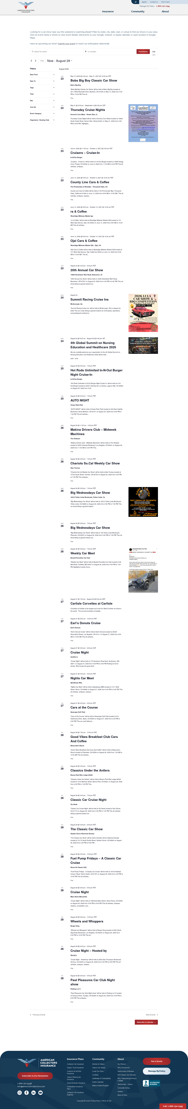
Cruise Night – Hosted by (88, 950)
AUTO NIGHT (79, 400)
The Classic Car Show (86, 829)
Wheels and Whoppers (86, 921)
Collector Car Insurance (75, 1064)
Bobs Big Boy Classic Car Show (93, 80)
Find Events (143, 51)
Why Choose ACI (124, 1068)
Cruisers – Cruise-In (85, 152)
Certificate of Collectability (101, 1078)
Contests (95, 1075)
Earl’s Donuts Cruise (85, 623)
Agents (144, 2)
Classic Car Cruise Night (88, 799)
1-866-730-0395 (163, 6)
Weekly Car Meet (82, 553)
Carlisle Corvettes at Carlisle (91, 603)
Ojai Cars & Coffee (83, 240)
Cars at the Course (84, 707)
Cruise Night (79, 652)
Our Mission (122, 1064)
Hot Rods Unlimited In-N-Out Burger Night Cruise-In (96, 372)
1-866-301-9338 (24, 1083)
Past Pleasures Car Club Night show (92, 982)
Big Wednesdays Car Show (90, 492)
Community (137, 11)
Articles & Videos (98, 1064)
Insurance (108, 11)
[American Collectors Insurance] (25, 7)
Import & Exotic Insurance (76, 1083)
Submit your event (66, 44)
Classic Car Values (98, 1068)
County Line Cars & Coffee (89, 182)
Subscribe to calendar (145, 1022)
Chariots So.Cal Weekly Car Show (95, 463)
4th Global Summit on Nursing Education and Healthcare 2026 (93, 344)
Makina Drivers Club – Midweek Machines (93, 431)
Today (42, 61)
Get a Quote (156, 1061)
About (165, 11)
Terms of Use (106, 1101)
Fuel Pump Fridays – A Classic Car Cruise (95, 860)
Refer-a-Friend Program (100, 1085)
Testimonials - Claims (125, 1084)
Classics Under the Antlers (90, 770)
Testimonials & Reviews (126, 1071)
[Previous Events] (31, 60)
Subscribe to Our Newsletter (35, 1076)
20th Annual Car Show (86, 270)
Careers (120, 1091)
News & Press (122, 1095)
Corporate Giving (124, 1088)
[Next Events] (35, 60)
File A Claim (165, 2)
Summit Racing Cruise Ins (89, 299)
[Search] (136, 2)
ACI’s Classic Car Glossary (127, 1075)
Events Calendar (98, 1082)
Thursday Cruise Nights (87, 109)
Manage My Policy (147, 6)
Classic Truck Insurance (75, 1068)
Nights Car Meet (82, 678)
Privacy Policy (96, 1101)
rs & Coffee (78, 211)
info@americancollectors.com (31, 1086)
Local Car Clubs (98, 1071)
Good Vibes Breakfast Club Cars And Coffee (94, 738)
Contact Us (154, 2)
